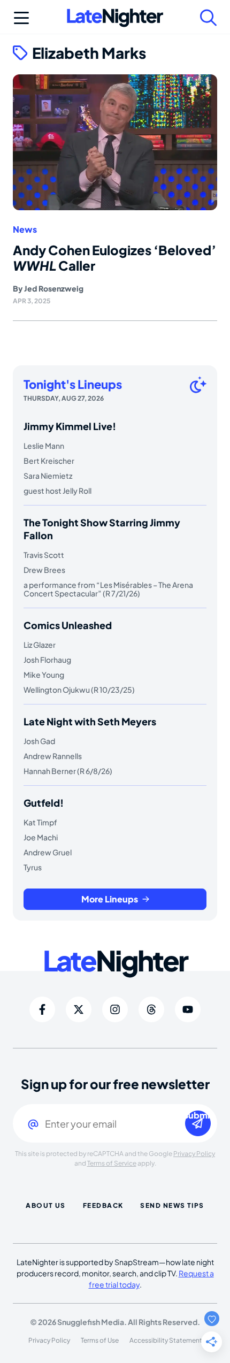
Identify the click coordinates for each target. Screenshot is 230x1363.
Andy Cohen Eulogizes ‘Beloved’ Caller (114, 257)
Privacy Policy (194, 1154)
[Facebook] (42, 1009)
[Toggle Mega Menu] (21, 17)
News (25, 229)
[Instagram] (115, 1009)
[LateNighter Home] (115, 18)
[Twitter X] (78, 1009)
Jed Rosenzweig (53, 288)
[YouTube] (188, 1009)
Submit (198, 1116)
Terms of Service (111, 1163)
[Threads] (151, 1009)
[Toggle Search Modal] (208, 17)
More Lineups (109, 899)
